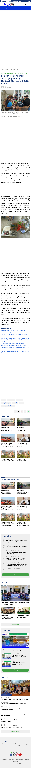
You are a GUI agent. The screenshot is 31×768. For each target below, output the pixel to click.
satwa (21, 403)
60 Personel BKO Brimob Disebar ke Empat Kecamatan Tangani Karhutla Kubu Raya (13, 331)
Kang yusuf (11, 744)
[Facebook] (11, 754)
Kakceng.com (18, 744)
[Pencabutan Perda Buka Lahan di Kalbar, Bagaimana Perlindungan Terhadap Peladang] (23, 438)
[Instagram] (17, 754)
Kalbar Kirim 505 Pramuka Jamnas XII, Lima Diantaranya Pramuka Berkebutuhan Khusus (7, 617)
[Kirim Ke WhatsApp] (28, 411)
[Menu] (2, 4)
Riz (5, 86)
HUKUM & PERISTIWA (16, 73)
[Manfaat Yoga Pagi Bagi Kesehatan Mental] (6, 664)
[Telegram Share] (25, 411)
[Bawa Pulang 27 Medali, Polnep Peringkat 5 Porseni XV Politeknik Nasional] (15, 593)
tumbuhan (11, 406)
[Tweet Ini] (18, 411)
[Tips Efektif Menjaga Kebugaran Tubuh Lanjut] (6, 656)
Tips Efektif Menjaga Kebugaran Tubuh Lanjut (19, 655)
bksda (4, 400)
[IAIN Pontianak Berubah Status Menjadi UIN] (23, 610)
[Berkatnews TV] (9, 4)
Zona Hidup (18, 745)
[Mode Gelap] (26, 4)
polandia (15, 403)
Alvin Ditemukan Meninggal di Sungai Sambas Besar (16, 552)
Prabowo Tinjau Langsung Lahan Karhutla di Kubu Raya (15, 352)
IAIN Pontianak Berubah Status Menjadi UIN (23, 616)
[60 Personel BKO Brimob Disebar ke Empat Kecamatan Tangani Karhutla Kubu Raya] (8, 422)
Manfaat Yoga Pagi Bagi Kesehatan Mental (18, 663)
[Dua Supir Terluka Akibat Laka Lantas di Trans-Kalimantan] (23, 422)
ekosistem (19, 400)
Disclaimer (16, 761)
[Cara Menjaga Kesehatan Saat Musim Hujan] (15, 640)
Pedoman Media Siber (8, 759)
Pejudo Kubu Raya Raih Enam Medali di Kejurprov (15, 699)
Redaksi (27, 759)
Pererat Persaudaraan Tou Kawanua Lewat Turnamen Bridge (13, 720)
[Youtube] (20, 754)
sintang (4, 406)
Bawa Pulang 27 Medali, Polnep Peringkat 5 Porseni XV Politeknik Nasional (15, 603)
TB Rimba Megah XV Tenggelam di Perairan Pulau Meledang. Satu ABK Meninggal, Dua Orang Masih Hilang (15, 340)
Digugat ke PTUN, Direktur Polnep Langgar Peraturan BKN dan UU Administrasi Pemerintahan (15, 558)
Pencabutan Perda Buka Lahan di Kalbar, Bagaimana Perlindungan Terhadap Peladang (13, 344)
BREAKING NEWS (5, 73)
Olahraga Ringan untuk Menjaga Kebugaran (13, 703)
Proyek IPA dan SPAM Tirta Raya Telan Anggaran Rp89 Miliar (16, 541)
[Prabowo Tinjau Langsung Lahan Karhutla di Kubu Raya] (23, 453)
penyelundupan (6, 403)
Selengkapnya (15, 575)
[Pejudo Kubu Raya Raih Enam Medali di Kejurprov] (15, 688)
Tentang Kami (19, 759)
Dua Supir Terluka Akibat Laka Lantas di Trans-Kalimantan (14, 335)
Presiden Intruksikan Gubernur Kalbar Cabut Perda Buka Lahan (15, 348)
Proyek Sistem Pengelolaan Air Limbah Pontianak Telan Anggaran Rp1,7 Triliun (17, 564)
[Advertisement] (15, 29)
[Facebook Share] (15, 411)
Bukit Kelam (11, 400)
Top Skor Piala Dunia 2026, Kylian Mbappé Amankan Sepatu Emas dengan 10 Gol (12, 726)
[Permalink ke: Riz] (2, 87)
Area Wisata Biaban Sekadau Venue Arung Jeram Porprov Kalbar (15, 714)
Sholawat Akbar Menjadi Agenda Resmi (17, 570)
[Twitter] (14, 754)
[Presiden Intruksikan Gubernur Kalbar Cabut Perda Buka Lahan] (8, 453)
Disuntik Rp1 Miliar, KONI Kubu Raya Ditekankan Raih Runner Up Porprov (14, 708)
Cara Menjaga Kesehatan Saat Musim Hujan (16, 547)
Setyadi (4, 744)
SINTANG (24, 73)
